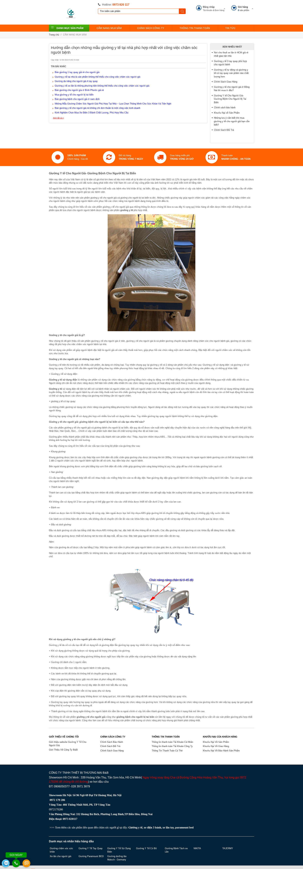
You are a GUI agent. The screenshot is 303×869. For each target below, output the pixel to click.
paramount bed (184, 827)
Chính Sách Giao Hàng (225, 81)
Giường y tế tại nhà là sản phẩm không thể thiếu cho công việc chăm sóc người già (97, 76)
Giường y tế (135, 827)
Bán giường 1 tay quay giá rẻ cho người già (77, 72)
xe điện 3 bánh (152, 827)
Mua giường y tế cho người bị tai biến (74, 94)
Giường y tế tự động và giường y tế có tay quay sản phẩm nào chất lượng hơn (231, 73)
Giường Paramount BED (91, 856)
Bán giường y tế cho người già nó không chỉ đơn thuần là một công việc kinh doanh (97, 108)
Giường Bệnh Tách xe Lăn (176, 850)
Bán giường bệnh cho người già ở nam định (77, 99)
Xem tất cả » (58, 118)
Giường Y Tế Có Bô (146, 848)
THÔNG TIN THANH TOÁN (195, 28)
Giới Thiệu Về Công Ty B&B (63, 749)
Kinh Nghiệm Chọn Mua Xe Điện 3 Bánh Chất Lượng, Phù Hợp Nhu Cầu (91, 112)
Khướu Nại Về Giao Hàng (216, 746)
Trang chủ (54, 34)
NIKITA (197, 848)
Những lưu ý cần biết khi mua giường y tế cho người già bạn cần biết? (232, 121)
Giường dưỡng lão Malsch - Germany (116, 858)
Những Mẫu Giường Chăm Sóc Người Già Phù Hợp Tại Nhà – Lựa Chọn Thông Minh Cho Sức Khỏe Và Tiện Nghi (113, 103)
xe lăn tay (168, 827)
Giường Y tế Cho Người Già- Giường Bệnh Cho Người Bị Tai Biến (230, 99)
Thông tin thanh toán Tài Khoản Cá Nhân (172, 742)
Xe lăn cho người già (60, 856)
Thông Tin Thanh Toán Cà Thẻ (167, 750)
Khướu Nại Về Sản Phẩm (216, 742)
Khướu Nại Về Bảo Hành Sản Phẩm (221, 750)
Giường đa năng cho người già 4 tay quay (76, 81)
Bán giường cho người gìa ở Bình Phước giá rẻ (79, 90)
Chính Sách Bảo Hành (111, 742)
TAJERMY (227, 848)
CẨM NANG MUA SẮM (109, 28)
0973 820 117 (120, 4)
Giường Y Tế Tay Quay (91, 848)
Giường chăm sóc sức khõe (61, 850)
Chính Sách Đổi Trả (224, 130)
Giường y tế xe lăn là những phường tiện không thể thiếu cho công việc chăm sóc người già (102, 85)
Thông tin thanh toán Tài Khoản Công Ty (172, 746)
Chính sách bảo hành (224, 107)
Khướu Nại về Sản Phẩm (227, 112)
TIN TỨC (230, 28)
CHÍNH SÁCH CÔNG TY (150, 28)
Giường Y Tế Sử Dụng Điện (119, 850)
